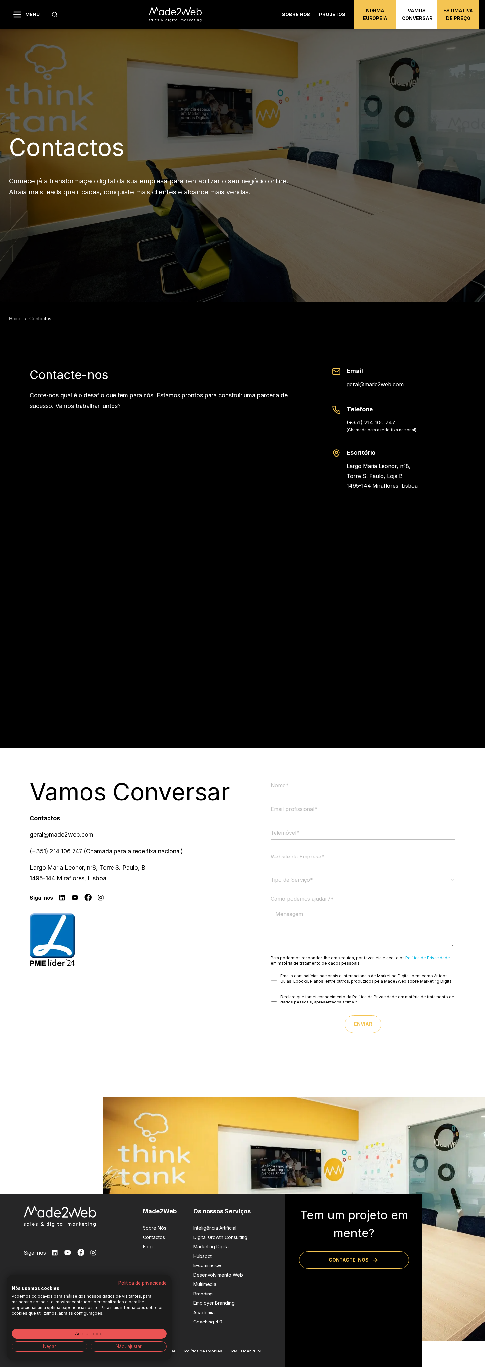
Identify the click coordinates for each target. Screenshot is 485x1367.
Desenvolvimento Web (218, 1275)
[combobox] (55, 14)
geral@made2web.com (375, 384)
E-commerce (207, 1265)
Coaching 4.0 (207, 1321)
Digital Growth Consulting (220, 1237)
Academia (204, 1312)
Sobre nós (296, 14)
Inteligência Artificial (214, 1228)
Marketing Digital (211, 1246)
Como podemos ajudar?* (302, 898)
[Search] (55, 14)
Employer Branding (214, 1303)
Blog (148, 1246)
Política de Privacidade (427, 957)
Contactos (154, 1237)
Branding (203, 1293)
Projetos (332, 14)
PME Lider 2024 (246, 1351)
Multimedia (204, 1284)
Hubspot (202, 1256)
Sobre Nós (154, 1228)
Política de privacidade (142, 1283)
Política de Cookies (203, 1351)
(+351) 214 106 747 (371, 422)
